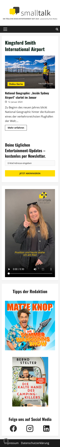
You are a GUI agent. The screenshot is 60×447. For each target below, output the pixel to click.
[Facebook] (13, 428)
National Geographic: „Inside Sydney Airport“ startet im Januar (30, 72)
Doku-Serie (16, 84)
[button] (5, 29)
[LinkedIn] (46, 428)
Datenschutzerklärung (35, 443)
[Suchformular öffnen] (57, 29)
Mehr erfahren (17, 128)
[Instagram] (30, 428)
